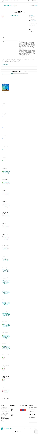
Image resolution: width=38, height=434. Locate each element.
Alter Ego (4, 223)
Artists (12, 411)
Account (12, 414)
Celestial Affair (5, 278)
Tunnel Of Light (6, 256)
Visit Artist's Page (5, 64)
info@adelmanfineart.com (32, 411)
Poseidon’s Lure (6, 168)
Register (34, 0)
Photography (18, 12)
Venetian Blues (5, 179)
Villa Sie (4, 157)
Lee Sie (32, 15)
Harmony (4, 190)
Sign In (30, 0)
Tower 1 (4, 103)
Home (15, 12)
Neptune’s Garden (6, 354)
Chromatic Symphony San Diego (5, 290)
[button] (12, 73)
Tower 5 (4, 124)
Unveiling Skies (5, 234)
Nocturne (4, 343)
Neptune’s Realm (6, 146)
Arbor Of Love (5, 267)
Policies (12, 415)
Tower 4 (4, 387)
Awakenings (5, 310)
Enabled (22, 431)
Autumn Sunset (5, 201)
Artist (3, 37)
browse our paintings (6, 418)
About (12, 409)
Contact (12, 410)
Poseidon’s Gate (6, 245)
